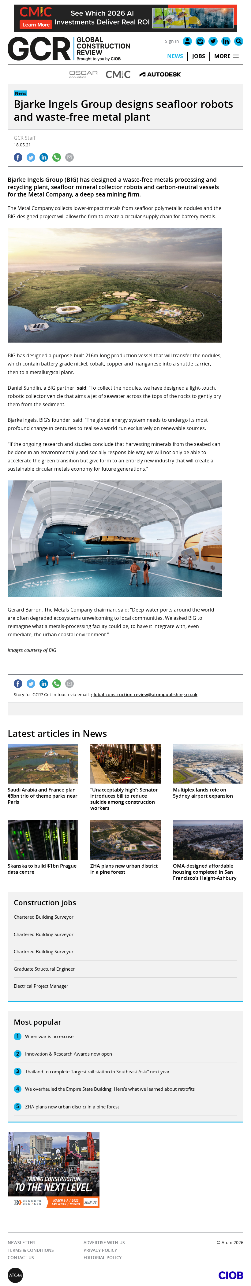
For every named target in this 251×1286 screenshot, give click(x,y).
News (175, 56)
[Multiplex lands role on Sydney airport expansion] (208, 763)
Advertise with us (104, 1242)
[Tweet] (31, 157)
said (81, 387)
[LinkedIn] (225, 41)
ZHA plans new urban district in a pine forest (72, 1107)
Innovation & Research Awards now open (68, 1054)
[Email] (200, 41)
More (222, 56)
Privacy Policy (100, 1250)
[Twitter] (213, 41)
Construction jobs (45, 902)
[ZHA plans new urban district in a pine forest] (125, 840)
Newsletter (21, 1242)
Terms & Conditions (31, 1250)
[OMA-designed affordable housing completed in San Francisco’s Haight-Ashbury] (208, 840)
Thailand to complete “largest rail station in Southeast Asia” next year (97, 1071)
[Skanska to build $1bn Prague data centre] (43, 840)
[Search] (238, 41)
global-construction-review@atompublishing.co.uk (144, 694)
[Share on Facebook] (18, 157)
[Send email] (69, 157)
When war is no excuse (49, 1036)
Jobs (198, 56)
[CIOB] (184, 1275)
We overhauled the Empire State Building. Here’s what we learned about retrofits (110, 1089)
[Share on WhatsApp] (56, 157)
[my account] (187, 41)
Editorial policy (103, 1257)
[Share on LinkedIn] (43, 157)
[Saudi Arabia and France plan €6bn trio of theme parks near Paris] (43, 763)
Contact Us (21, 1257)
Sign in (172, 41)
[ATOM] (67, 1275)
